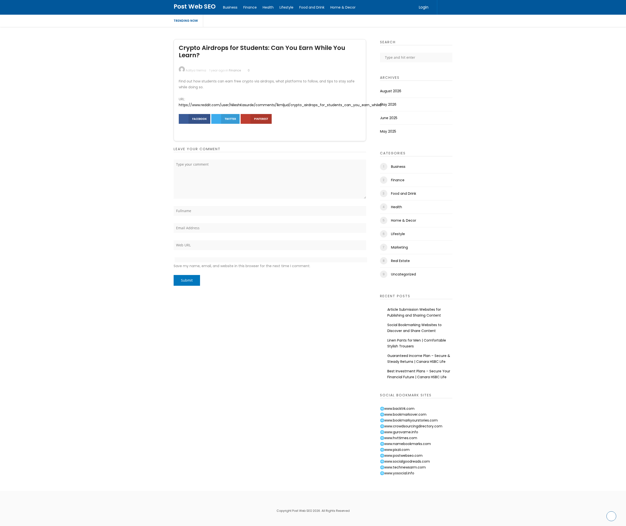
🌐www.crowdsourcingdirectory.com (411, 426)
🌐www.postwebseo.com (401, 455)
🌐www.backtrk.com (397, 408)
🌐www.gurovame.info (399, 432)
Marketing (399, 247)
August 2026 (390, 91)
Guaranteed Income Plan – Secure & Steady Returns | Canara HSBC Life (418, 358)
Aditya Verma (196, 70)
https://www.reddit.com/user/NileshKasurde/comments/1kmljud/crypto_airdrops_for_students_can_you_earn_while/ (280, 105)
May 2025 (388, 131)
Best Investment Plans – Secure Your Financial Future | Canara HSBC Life (418, 374)
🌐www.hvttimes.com (398, 437)
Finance (250, 7)
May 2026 (388, 104)
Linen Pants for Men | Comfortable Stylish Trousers (416, 343)
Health (268, 7)
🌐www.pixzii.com (395, 449)
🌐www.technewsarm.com (403, 467)
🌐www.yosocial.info (397, 473)
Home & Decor (343, 7)
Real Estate (400, 260)
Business (230, 7)
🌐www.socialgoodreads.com (405, 461)
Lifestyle (286, 7)
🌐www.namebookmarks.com (405, 443)
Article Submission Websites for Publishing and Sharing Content (414, 312)
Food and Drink (311, 7)
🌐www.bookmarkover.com (403, 414)
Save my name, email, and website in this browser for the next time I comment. (242, 265)
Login (423, 7)
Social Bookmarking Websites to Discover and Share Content (414, 327)
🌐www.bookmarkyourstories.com (409, 420)
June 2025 (388, 117)
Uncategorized (403, 274)
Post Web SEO (195, 6)
